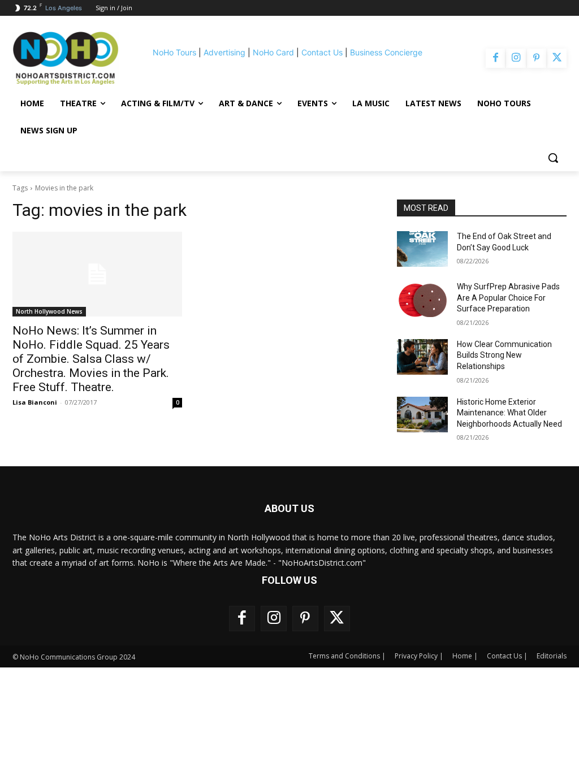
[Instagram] (515, 58)
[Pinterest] (536, 58)
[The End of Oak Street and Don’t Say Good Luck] (422, 249)
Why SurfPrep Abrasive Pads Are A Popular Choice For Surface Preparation (508, 297)
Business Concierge (386, 52)
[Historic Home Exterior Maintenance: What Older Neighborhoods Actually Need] (422, 414)
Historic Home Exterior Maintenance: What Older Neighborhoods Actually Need (509, 412)
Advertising (224, 52)
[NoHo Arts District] (65, 58)
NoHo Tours (174, 52)
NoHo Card (273, 52)
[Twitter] (557, 58)
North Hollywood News (49, 311)
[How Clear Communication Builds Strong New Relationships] (422, 357)
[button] (553, 157)
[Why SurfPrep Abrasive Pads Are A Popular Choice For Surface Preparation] (422, 299)
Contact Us (322, 52)
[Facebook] (495, 58)
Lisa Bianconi (34, 402)
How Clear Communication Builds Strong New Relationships (504, 355)
